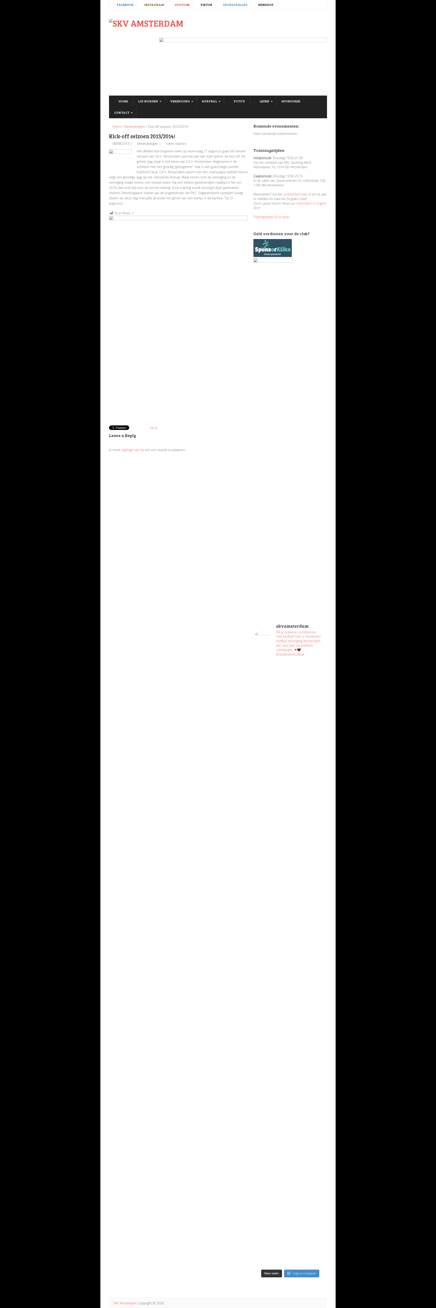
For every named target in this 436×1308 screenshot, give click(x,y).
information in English (311, 203)
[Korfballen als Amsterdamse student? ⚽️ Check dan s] (309, 682)
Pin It (153, 428)
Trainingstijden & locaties (271, 217)
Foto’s (239, 101)
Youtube (182, 4)
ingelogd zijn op (132, 450)
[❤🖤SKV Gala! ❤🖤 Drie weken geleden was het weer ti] (309, 873)
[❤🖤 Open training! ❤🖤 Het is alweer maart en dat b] (309, 968)
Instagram (154, 4)
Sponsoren (290, 101)
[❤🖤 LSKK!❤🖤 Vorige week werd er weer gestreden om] (309, 1095)
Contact (123, 112)
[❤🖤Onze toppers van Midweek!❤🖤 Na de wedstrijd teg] (271, 1190)
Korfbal (211, 101)
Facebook (125, 4)
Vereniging (181, 101)
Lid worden (149, 101)
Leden (266, 101)
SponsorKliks (234, 4)
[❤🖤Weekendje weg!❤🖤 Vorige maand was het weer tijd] (271, 1059)
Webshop (265, 4)
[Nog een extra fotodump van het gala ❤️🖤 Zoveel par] (271, 843)
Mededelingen (134, 126)
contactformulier (295, 194)
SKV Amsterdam (125, 1303)
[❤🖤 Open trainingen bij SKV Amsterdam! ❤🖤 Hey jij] (271, 746)
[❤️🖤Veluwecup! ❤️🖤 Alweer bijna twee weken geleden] (309, 1218)
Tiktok (206, 4)
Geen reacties (176, 143)
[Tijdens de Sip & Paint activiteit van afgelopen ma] (271, 941)
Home (123, 101)
